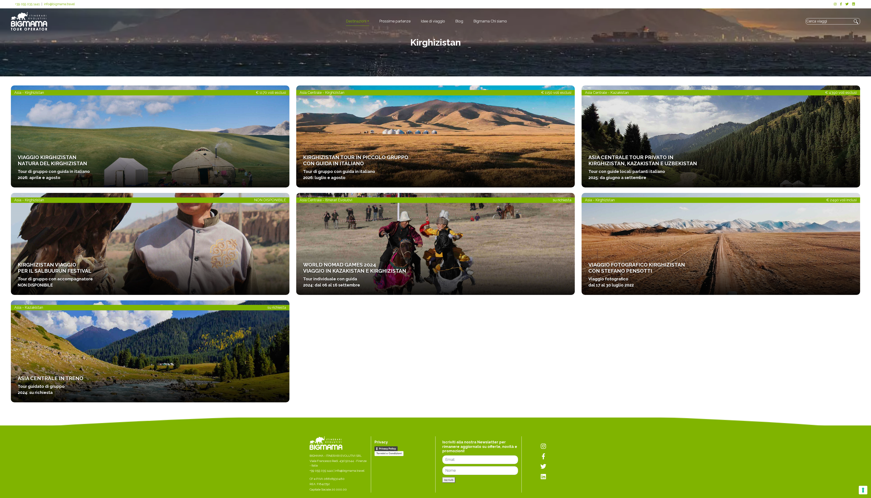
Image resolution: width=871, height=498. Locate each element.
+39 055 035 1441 (27, 4)
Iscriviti (448, 480)
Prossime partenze (395, 21)
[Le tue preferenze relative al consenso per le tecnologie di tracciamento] (863, 490)
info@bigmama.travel (59, 4)
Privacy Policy (387, 448)
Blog (459, 21)
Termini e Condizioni (389, 453)
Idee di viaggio (433, 21)
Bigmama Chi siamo (490, 21)
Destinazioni (356, 21)
